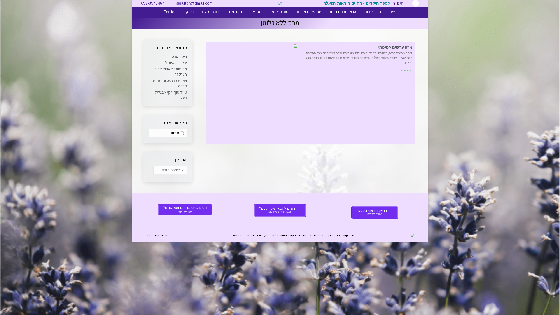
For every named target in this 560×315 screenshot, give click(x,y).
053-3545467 (152, 3)
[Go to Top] (553, 308)
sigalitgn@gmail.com (194, 3)
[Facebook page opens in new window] (415, 3)
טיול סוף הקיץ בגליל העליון (171, 95)
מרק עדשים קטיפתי (395, 47)
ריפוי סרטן (178, 56)
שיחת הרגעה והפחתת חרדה (170, 83)
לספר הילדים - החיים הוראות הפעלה (356, 3)
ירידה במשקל (176, 63)
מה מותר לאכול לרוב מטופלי (171, 72)
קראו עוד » (406, 70)
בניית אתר (160, 235)
